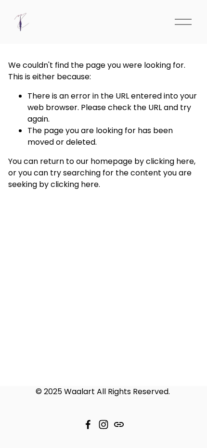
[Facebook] (88, 424)
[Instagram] (103, 424)
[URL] (119, 424)
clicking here (170, 161)
